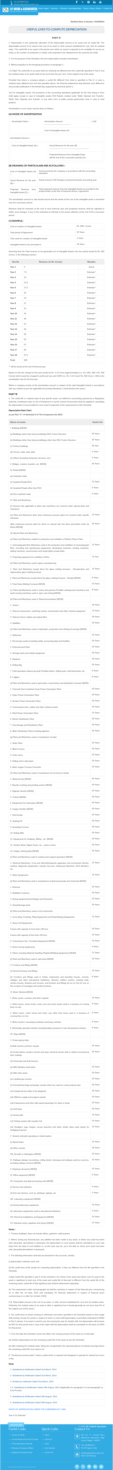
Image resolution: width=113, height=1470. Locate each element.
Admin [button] (98, 8)
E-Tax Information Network (22, 1444)
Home (40, 8)
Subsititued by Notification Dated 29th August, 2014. (35, 1396)
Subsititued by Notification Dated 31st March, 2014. (34, 1375)
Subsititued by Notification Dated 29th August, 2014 (37, 1387)
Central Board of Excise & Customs (25, 1439)
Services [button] (54, 8)
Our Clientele (50, 1448)
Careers (92, 8)
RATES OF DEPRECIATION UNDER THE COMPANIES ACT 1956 (37, 1409)
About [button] (46, 8)
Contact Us (107, 8)
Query (86, 8)
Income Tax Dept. (18, 1435)
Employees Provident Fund (22, 1452)
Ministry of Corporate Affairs (22, 1448)
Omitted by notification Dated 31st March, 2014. (33, 1381)
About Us (48, 1439)
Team (47, 1444)
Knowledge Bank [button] (74, 8)
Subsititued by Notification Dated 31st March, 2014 (34, 1369)
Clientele (63, 8)
